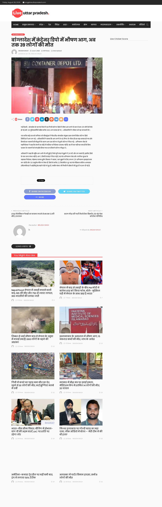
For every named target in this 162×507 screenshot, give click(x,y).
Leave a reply (22, 246)
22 (53, 392)
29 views (20, 438)
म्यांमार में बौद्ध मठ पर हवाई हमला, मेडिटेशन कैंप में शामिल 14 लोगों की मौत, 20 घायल (79, 385)
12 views (20, 346)
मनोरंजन (76, 24)
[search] (147, 24)
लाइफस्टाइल (105, 24)
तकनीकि (120, 24)
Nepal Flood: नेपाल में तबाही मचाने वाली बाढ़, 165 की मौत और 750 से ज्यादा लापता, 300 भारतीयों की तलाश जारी (32, 293)
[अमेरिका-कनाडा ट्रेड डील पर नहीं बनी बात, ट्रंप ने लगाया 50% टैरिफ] (32, 458)
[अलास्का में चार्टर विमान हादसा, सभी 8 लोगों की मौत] (81, 458)
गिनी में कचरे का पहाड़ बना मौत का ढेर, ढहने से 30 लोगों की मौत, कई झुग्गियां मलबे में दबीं (32, 385)
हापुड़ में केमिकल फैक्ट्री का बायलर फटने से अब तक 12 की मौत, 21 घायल (32, 215)
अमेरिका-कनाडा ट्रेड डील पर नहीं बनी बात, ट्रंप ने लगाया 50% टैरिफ (32, 476)
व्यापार (94, 24)
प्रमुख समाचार (28, 24)
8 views (19, 300)
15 (102, 343)
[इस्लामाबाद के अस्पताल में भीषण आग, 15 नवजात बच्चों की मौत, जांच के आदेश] (81, 320)
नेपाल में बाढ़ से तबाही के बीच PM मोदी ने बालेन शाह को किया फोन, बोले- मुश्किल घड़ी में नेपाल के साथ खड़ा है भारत (79, 290)
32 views (68, 438)
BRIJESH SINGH (23, 51)
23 (102, 392)
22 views (20, 392)
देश (49, 24)
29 (53, 438)
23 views (68, 392)
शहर (65, 24)
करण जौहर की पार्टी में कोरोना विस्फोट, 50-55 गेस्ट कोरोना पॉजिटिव (83, 215)
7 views (67, 297)
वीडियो (142, 24)
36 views (68, 482)
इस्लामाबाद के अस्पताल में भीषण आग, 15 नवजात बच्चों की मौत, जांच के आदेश (79, 338)
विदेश (57, 24)
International (18, 34)
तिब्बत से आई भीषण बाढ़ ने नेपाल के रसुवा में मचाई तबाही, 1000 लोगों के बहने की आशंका (32, 339)
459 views (46, 51)
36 (102, 482)
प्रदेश (41, 24)
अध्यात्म (132, 24)
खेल (85, 24)
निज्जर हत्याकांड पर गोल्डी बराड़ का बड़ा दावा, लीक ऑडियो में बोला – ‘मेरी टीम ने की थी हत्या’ (80, 431)
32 (102, 438)
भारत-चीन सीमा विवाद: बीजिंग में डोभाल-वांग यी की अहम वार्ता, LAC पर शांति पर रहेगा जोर (32, 431)
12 (53, 346)
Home (15, 24)
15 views (68, 343)
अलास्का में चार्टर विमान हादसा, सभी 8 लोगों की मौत (78, 476)
